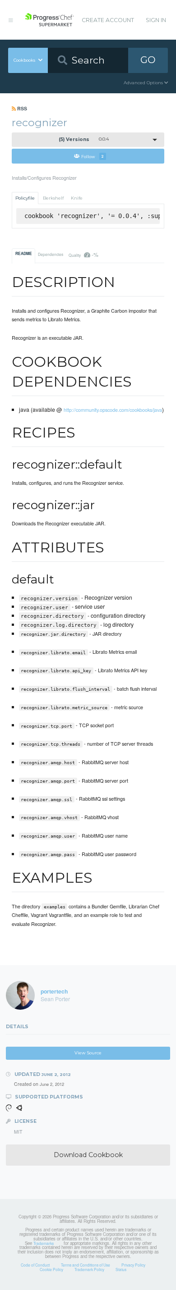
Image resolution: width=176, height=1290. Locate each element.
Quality (83, 254)
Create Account (108, 20)
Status (121, 1269)
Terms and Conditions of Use (85, 1264)
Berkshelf (53, 198)
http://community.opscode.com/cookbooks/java (113, 409)
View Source (88, 1052)
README (23, 253)
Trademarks (43, 1243)
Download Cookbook (88, 1155)
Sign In (156, 20)
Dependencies (50, 254)
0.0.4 (84, 139)
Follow (92, 156)
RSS (21, 108)
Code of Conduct (35, 1264)
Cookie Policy (51, 1269)
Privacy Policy (133, 1264)
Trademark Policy (89, 1269)
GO (148, 59)
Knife (77, 198)
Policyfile (25, 198)
